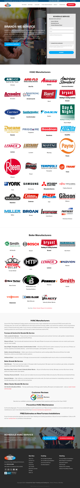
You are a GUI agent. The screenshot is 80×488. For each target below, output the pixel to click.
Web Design (33, 486)
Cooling (37, 4)
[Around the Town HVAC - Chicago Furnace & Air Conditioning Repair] (9, 4)
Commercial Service (45, 462)
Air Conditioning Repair (46, 458)
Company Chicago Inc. (44, 486)
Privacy (56, 482)
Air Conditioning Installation (47, 460)
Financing (62, 4)
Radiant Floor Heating (64, 466)
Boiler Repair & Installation (65, 460)
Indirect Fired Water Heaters (66, 468)
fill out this (11, 440)
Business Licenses (33, 468)
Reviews (24, 4)
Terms (51, 482)
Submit (61, 52)
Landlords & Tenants (30, 438)
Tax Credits (31, 466)
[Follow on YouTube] (16, 469)
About (55, 4)
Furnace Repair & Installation (66, 458)
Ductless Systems (45, 464)
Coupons (31, 462)
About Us (31, 458)
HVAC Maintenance (47, 4)
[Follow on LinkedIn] (14, 469)
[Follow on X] (11, 469)
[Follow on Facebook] (5, 469)
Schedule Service (55, 23)
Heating (30, 4)
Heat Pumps (62, 464)
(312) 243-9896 (55, 1)
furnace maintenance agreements (41, 410)
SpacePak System (63, 462)
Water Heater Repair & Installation (42, 308)
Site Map (61, 482)
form (15, 440)
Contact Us (31, 460)
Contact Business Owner (56, 25)
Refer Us (31, 472)
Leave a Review (54, 21)
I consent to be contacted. (57, 43)
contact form (12, 418)
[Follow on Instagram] (8, 469)
